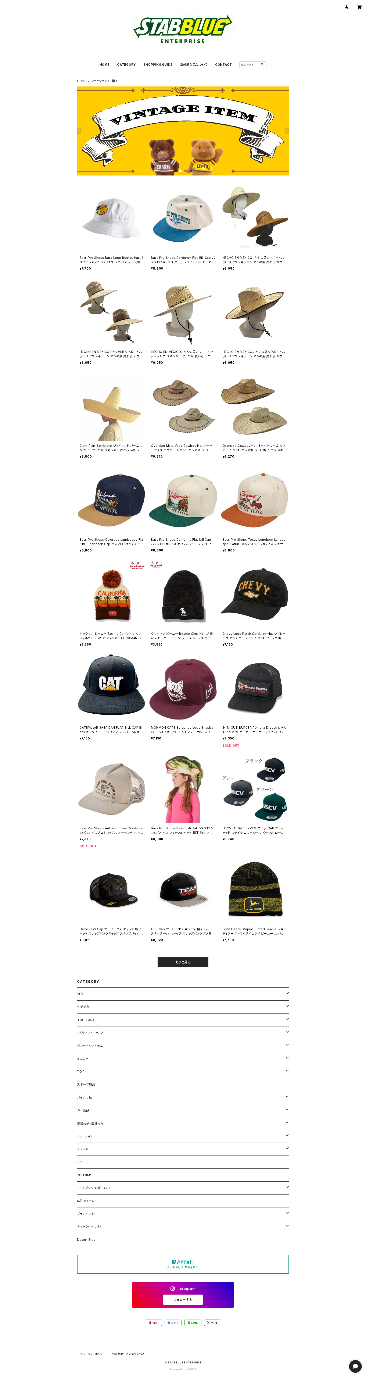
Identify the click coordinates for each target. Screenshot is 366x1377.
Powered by (178, 1369)
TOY (80, 1071)
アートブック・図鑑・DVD (93, 1188)
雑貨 (80, 994)
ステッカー (84, 1149)
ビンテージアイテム (90, 1045)
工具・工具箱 (85, 1020)
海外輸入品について (194, 64)
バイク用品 (84, 1097)
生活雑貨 (83, 1007)
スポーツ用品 (86, 1084)
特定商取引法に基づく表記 (128, 1354)
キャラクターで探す (90, 1226)
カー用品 (83, 1110)
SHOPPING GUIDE (157, 64)
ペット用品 (84, 1175)
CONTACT (223, 64)
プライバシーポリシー (92, 1354)
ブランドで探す (87, 1213)
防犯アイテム (85, 1201)
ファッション (99, 81)
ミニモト (82, 1162)
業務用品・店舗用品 (90, 1123)
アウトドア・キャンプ (90, 1032)
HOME (105, 64)
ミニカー (83, 1058)
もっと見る (183, 962)
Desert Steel (87, 1239)
